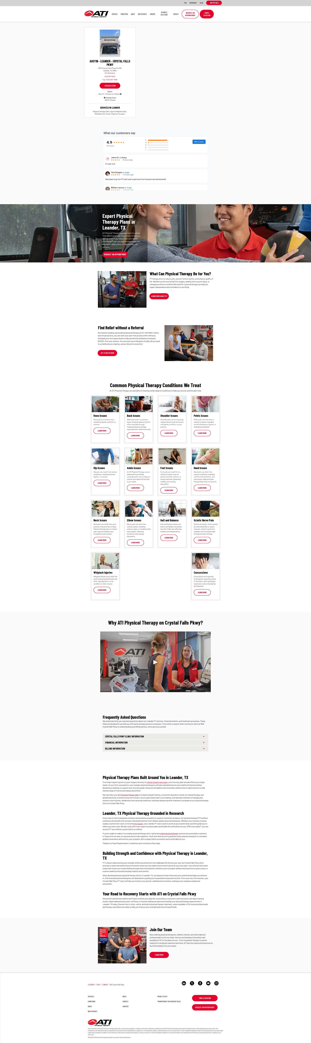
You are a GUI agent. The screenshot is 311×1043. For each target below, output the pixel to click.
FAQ (185, 3)
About (133, 14)
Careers (152, 14)
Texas (98, 985)
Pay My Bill (214, 3)
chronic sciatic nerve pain (157, 782)
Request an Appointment (190, 14)
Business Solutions (164, 13)
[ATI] (100, 1023)
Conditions (124, 14)
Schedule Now (110, 86)
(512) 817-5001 (110, 76)
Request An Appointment (204, 1007)
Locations (91, 985)
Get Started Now (107, 353)
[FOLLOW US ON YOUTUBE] (208, 986)
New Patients (142, 14)
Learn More (102, 431)
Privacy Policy (162, 996)
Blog (201, 3)
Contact (176, 14)
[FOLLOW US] (184, 986)
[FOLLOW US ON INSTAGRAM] (216, 986)
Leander (105, 985)
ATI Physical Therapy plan (128, 795)
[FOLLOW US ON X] (192, 986)
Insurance (193, 3)
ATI (96, 14)
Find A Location (206, 14)
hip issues (139, 823)
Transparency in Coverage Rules (169, 1001)
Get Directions (110, 73)
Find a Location (205, 998)
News (124, 996)
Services (115, 14)
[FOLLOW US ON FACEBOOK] (200, 986)
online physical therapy (169, 833)
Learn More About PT (159, 296)
